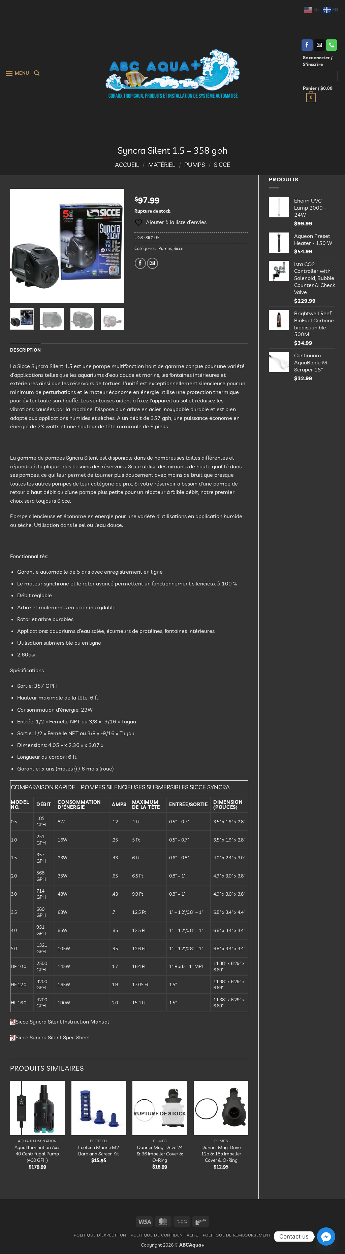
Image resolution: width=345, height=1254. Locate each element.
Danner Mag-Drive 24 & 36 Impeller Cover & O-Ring (160, 1153)
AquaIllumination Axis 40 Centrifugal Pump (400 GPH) (37, 1153)
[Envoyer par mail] (152, 263)
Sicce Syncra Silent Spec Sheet (52, 1037)
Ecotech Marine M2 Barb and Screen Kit (98, 1150)
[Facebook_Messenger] (326, 1236)
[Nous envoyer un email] (319, 45)
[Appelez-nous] (331, 45)
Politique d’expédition (100, 1235)
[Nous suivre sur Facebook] (307, 45)
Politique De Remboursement (237, 1235)
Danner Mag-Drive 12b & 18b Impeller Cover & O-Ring (221, 1153)
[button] (17, 73)
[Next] (113, 245)
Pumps (194, 165)
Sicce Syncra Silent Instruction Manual (62, 1021)
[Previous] (21, 245)
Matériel (161, 165)
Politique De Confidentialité (164, 1235)
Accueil (127, 165)
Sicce (222, 165)
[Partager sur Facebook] (140, 263)
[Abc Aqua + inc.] (172, 74)
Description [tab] (25, 350)
